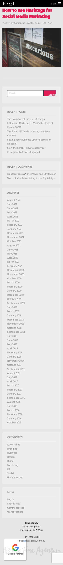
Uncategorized (15, 477)
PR (8, 469)
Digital (10, 461)
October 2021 (14, 241)
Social (10, 473)
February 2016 (14, 414)
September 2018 (16, 332)
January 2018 (14, 357)
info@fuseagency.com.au (31, 541)
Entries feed (13, 504)
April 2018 (12, 348)
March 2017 (13, 385)
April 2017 (12, 381)
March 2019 (13, 311)
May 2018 (12, 344)
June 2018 (12, 340)
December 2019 (15, 295)
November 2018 (15, 324)
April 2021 (12, 258)
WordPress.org (15, 512)
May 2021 (12, 254)
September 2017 (16, 369)
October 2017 (14, 365)
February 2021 (14, 266)
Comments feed (15, 508)
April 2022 (12, 217)
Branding (12, 449)
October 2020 (14, 278)
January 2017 (14, 394)
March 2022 (13, 221)
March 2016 (13, 410)
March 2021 (13, 262)
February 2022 (14, 225)
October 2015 (14, 422)
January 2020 (14, 291)
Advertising (13, 444)
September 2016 (16, 398)
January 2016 (14, 418)
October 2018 (14, 328)
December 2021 (15, 233)
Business (12, 453)
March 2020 (13, 282)
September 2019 (16, 303)
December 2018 (15, 320)
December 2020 (15, 270)
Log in (10, 499)
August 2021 (13, 245)
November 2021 (15, 237)
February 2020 (14, 287)
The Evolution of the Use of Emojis (26, 119)
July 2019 (12, 307)
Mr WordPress (15, 174)
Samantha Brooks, (24, 23)
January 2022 (14, 229)
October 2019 (14, 299)
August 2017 (13, 373)
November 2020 (15, 274)
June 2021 (12, 250)
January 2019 (14, 315)
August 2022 (13, 200)
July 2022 (12, 204)
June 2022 (12, 208)
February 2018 (14, 352)
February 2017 (14, 390)
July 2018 (12, 336)
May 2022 (12, 212)
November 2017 (15, 361)
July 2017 (12, 377)
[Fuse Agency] (8, 3)
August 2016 (14, 402)
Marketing (12, 465)
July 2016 (12, 406)
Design (11, 457)
